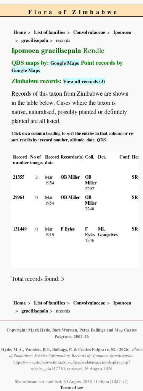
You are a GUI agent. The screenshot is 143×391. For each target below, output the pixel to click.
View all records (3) (84, 81)
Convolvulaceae (89, 32)
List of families (49, 32)
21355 (18, 177)
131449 (20, 229)
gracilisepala (34, 40)
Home (19, 32)
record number (54, 139)
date (91, 139)
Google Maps (64, 62)
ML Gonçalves (108, 232)
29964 (18, 197)
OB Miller (70, 177)
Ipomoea (122, 32)
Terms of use (71, 387)
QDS (101, 139)
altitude (77, 139)
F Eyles (68, 229)
